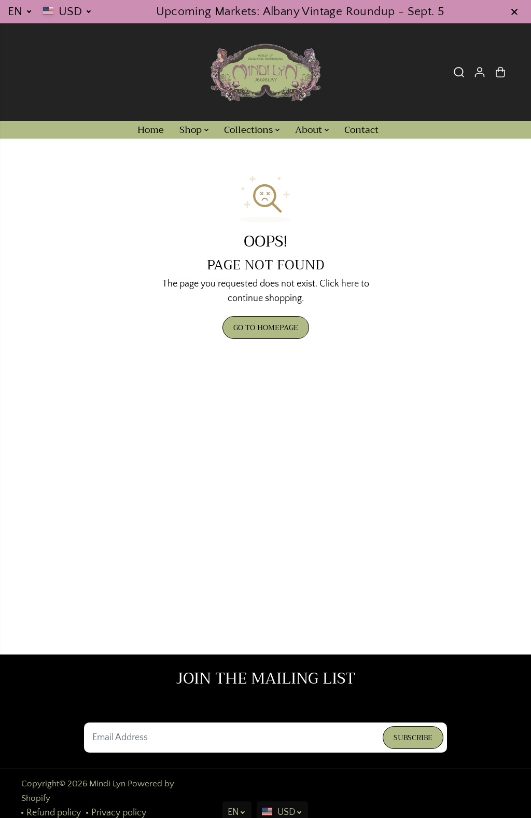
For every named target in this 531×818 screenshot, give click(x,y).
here (350, 284)
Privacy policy (118, 813)
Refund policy (53, 813)
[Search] (459, 72)
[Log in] (479, 72)
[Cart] (500, 72)
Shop (191, 129)
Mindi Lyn (107, 783)
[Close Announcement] (514, 12)
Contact (361, 129)
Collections (249, 129)
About (310, 129)
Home (150, 129)
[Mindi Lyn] (265, 72)
